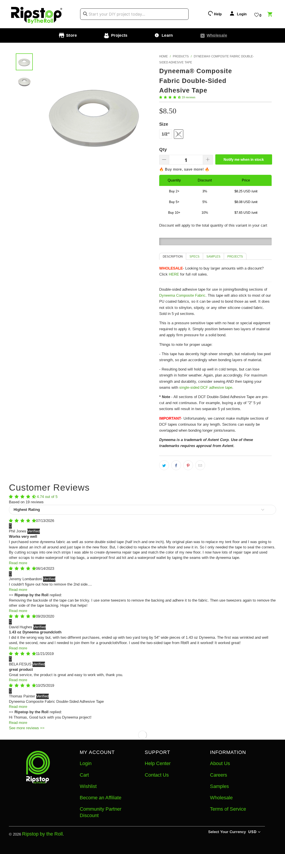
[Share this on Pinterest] (188, 465)
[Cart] (270, 15)
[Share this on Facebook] (176, 465)
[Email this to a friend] (200, 465)
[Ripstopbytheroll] (36, 14)
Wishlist (88, 786)
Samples (219, 786)
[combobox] (134, 14)
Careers (218, 775)
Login (86, 763)
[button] (170, 97)
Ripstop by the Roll (42, 834)
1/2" (166, 134)
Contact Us (157, 775)
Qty (163, 149)
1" (178, 134)
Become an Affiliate (100, 797)
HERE (174, 274)
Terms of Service (228, 809)
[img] (22, 521)
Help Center (158, 763)
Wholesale (221, 797)
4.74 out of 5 (47, 497)
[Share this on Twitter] (164, 465)
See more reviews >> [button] (27, 728)
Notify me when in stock (244, 159)
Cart (84, 775)
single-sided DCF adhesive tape (205, 387)
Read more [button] (18, 563)
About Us (220, 763)
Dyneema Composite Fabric (182, 295)
